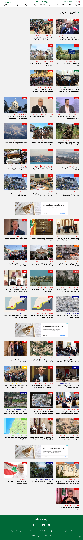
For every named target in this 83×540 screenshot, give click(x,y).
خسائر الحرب (35, 435)
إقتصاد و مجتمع (53, 5)
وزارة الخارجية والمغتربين (22, 236)
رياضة (25, 5)
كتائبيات (5, 5)
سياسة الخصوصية (16, 531)
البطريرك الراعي (76, 505)
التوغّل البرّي (50, 479)
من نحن (53, 531)
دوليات (63, 5)
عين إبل (77, 192)
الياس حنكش (76, 114)
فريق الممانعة (43, 262)
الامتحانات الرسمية (49, 192)
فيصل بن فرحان (15, 358)
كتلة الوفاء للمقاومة (48, 236)
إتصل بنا (42, 531)
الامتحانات (18, 166)
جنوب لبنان (65, 62)
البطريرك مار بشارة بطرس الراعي (46, 435)
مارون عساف (50, 114)
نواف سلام (76, 36)
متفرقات (24, 419)
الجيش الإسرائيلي (63, 288)
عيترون (77, 62)
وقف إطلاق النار (44, 140)
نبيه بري (8, 358)
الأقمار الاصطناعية (75, 313)
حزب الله (39, 87)
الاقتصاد (77, 262)
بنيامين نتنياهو (61, 114)
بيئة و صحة (33, 5)
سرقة (69, 383)
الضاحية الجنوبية (70, 262)
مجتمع (24, 367)
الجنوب (77, 166)
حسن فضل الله (50, 383)
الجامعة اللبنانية (11, 166)
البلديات (25, 114)
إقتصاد (76, 246)
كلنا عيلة (25, 383)
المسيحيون (37, 166)
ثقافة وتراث (42, 5)
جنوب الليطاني (62, 36)
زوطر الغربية (50, 36)
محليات (70, 5)
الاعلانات (30, 531)
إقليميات (76, 271)
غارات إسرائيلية (50, 358)
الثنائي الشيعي (35, 262)
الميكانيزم (32, 236)
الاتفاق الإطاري (66, 87)
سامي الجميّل (76, 236)
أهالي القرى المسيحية (41, 62)
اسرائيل (44, 87)
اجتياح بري (19, 262)
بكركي (77, 479)
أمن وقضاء (75, 297)
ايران (60, 87)
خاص (12, 5)
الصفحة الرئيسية (67, 531)
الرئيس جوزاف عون (75, 358)
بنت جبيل (61, 313)
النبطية (37, 288)
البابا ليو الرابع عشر (23, 479)
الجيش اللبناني (70, 36)
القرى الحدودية (36, 36)
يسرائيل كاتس (36, 140)
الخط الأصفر (25, 262)
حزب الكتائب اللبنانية (75, 87)
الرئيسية (77, 5)
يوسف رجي (13, 236)
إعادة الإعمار (64, 140)
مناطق (18, 5)
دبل (61, 358)
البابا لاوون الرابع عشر (15, 288)
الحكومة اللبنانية (39, 236)
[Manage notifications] (79, 537)
